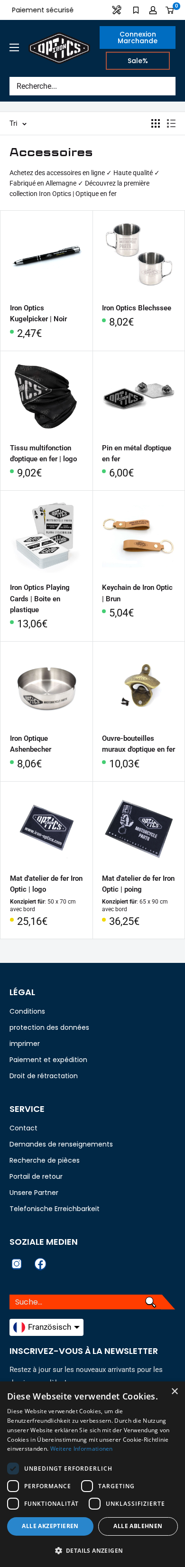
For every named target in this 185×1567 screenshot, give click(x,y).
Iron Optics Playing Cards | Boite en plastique (40, 598)
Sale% (138, 60)
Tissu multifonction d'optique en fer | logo (43, 453)
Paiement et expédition (48, 1059)
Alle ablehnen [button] (137, 1526)
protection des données (49, 1027)
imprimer (24, 1043)
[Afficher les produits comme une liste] (171, 123)
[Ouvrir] (14, 47)
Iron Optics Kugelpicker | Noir (38, 313)
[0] (170, 10)
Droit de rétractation (43, 1076)
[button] (92, 1551)
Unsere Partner (33, 1192)
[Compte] (153, 10)
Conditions (27, 1011)
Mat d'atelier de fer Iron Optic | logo (46, 884)
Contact (23, 1128)
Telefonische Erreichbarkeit (54, 1208)
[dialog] (92, 1474)
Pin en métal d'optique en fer (136, 453)
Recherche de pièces (44, 1160)
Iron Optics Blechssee (136, 308)
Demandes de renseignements (61, 1144)
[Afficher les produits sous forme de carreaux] (155, 123)
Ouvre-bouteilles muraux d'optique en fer (138, 744)
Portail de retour (36, 1176)
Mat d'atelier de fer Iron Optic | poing (138, 884)
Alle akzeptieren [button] (50, 1526)
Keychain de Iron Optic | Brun (137, 593)
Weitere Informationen (81, 1449)
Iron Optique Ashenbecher (30, 744)
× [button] (174, 1391)
